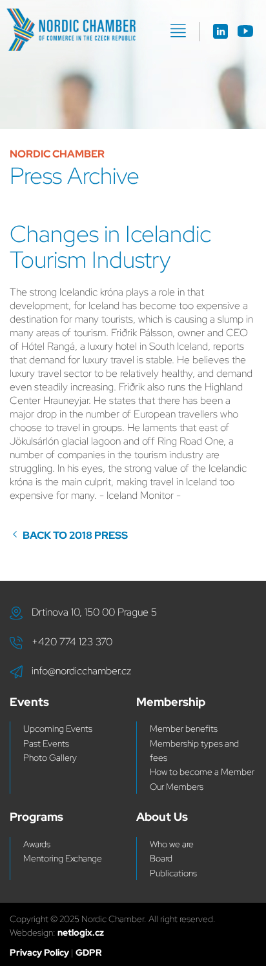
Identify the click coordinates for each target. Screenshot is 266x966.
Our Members (176, 786)
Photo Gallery (50, 757)
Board (161, 858)
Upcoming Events (57, 728)
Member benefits (184, 728)
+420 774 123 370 (72, 642)
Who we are (172, 844)
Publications (173, 873)
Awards (36, 844)
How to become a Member (202, 772)
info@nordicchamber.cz (81, 671)
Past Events (46, 743)
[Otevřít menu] (178, 31)
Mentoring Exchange (62, 858)
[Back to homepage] (71, 29)
